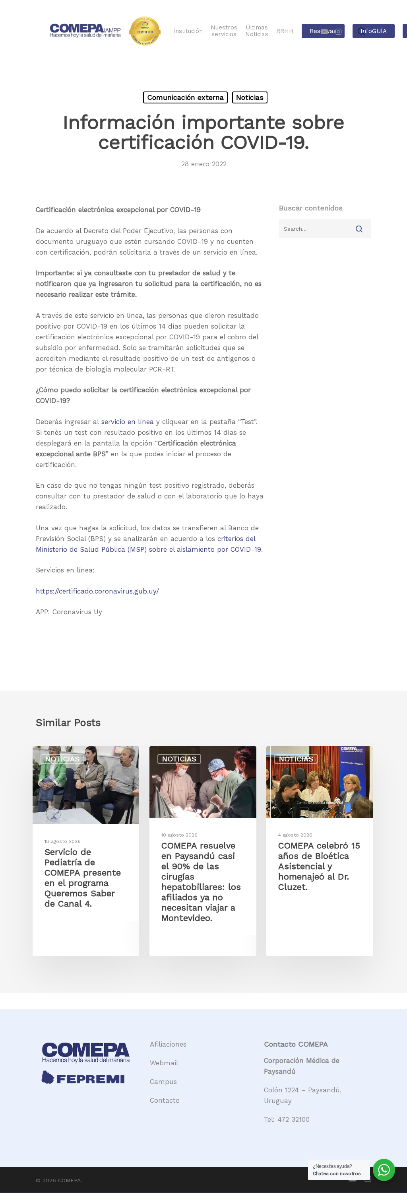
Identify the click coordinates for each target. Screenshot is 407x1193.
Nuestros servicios (224, 31)
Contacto (165, 1100)
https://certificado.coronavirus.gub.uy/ (97, 591)
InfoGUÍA (373, 31)
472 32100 (293, 1119)
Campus (163, 1082)
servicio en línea (127, 422)
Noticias (250, 97)
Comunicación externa (185, 97)
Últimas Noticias (256, 31)
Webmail (164, 1063)
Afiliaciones (168, 1044)
